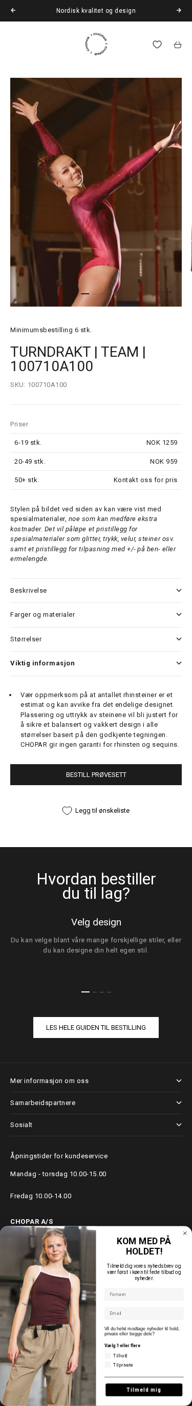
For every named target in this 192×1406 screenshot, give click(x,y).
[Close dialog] (185, 1233)
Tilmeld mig (144, 1390)
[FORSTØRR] (167, 292)
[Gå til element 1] (85, 293)
